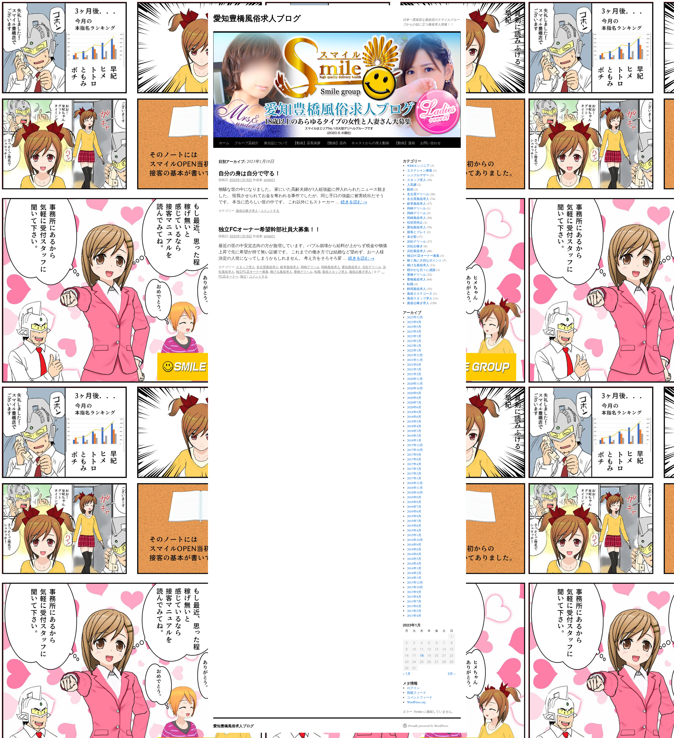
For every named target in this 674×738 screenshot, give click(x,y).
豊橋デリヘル (303, 271)
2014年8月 (414, 549)
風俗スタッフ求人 (335, 271)
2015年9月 (414, 516)
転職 (317, 271)
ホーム (224, 142)
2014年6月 (414, 554)
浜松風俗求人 (416, 251)
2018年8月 (414, 412)
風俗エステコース (419, 293)
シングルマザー (418, 175)
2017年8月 (414, 459)
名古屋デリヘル (418, 194)
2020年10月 (415, 388)
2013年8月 (414, 596)
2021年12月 (415, 355)
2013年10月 (415, 587)
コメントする (269, 210)
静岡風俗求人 (416, 289)
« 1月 (406, 673)
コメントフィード (419, 697)
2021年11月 (415, 360)
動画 (410, 189)
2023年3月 (414, 336)
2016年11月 (415, 487)
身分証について (276, 142)
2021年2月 (414, 374)
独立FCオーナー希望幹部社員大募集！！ (269, 229)
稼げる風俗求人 (281, 271)
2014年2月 (414, 573)
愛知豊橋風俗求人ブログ (257, 17)
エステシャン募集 (419, 170)
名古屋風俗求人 (267, 266)
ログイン (413, 688)
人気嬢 (412, 184)
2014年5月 (414, 558)
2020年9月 (414, 393)
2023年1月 (414, 345)
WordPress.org (416, 702)
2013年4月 (414, 615)
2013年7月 (414, 601)
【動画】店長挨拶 (306, 142)
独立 (243, 276)
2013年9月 (414, 592)
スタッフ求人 (245, 266)
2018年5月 (414, 421)
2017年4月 (414, 464)
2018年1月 (414, 440)
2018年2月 (414, 435)
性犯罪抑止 (415, 222)
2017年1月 (414, 478)
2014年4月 (414, 563)
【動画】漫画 (404, 142)
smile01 (269, 179)
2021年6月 (414, 364)
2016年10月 (415, 492)
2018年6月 (414, 416)
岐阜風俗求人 (289, 266)
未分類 (412, 236)
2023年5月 (414, 326)
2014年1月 (414, 577)
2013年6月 (414, 606)
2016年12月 (415, 483)
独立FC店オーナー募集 (252, 271)
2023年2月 (414, 341)
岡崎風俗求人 (330, 266)
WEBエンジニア (418, 165)
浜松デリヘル (371, 266)
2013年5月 (414, 611)
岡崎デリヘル (310, 266)
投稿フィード (416, 692)
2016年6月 (414, 511)
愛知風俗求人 (351, 266)
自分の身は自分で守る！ (249, 173)
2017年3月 (414, 468)
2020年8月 (414, 397)
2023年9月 (414, 322)
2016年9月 (414, 497)
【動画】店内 (336, 142)
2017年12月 (415, 445)
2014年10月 (415, 540)
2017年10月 (415, 450)
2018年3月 (414, 431)
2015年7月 (414, 521)
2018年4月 (414, 426)
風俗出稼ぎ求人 (247, 210)
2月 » (451, 673)
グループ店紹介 (247, 142)
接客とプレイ (416, 232)
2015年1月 (414, 535)
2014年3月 (414, 568)
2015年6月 (414, 525)
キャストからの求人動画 (370, 142)
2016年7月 (414, 506)
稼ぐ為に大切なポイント (424, 260)
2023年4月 (414, 331)
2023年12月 (415, 317)
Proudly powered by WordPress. (428, 726)
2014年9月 (414, 544)
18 (422, 655)
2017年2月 (414, 473)
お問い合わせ (430, 142)
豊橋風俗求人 (416, 279)
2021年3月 (414, 369)
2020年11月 (415, 383)
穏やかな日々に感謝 (421, 270)
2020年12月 (415, 378)
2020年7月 (414, 402)
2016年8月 (414, 502)
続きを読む (354, 201)
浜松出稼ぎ (415, 246)
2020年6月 (414, 407)
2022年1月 (414, 350)
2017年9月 (414, 454)
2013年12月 (415, 582)
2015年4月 (414, 530)
